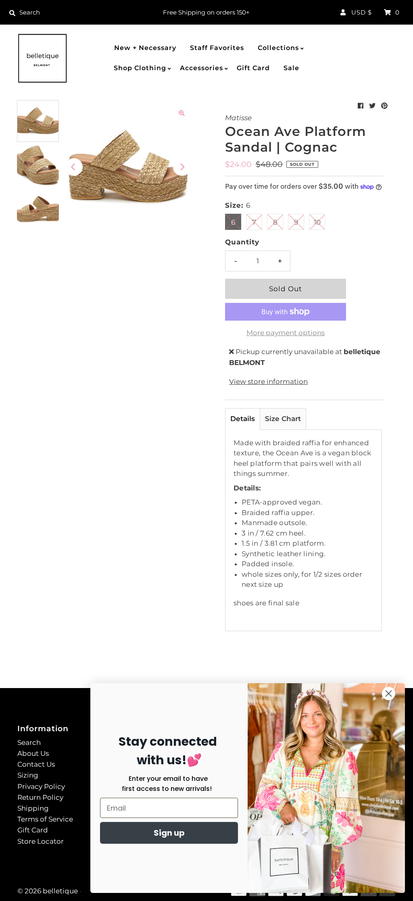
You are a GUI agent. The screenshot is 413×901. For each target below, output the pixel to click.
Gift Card (253, 68)
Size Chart (283, 419)
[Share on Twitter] (372, 106)
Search (29, 742)
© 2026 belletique (47, 891)
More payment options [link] (285, 333)
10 (317, 222)
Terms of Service (45, 819)
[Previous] (74, 167)
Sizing (27, 775)
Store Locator (40, 841)
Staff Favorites (217, 48)
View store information (268, 382)
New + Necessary (145, 48)
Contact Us (36, 764)
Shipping (33, 808)
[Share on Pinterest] (384, 106)
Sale (291, 68)
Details (242, 419)
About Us (33, 753)
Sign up (169, 832)
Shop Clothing (140, 68)
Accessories (201, 68)
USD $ (361, 12)
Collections (278, 48)
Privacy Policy (41, 786)
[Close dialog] (388, 693)
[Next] (182, 167)
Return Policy (40, 797)
